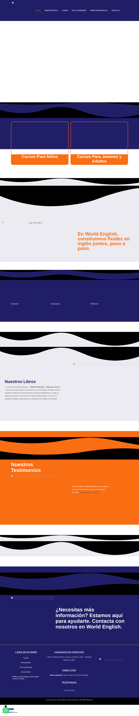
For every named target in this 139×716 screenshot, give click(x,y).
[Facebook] (110, 679)
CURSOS (65, 10)
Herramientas (26, 662)
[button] (6, 710)
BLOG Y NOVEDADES (79, 10)
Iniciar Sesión (26, 672)
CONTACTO (116, 10)
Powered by (9, 712)
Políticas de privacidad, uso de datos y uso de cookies (25, 678)
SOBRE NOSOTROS (51, 10)
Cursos (25, 658)
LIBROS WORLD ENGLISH (98, 10)
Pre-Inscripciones (26, 667)
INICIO (38, 10)
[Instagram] (116, 679)
